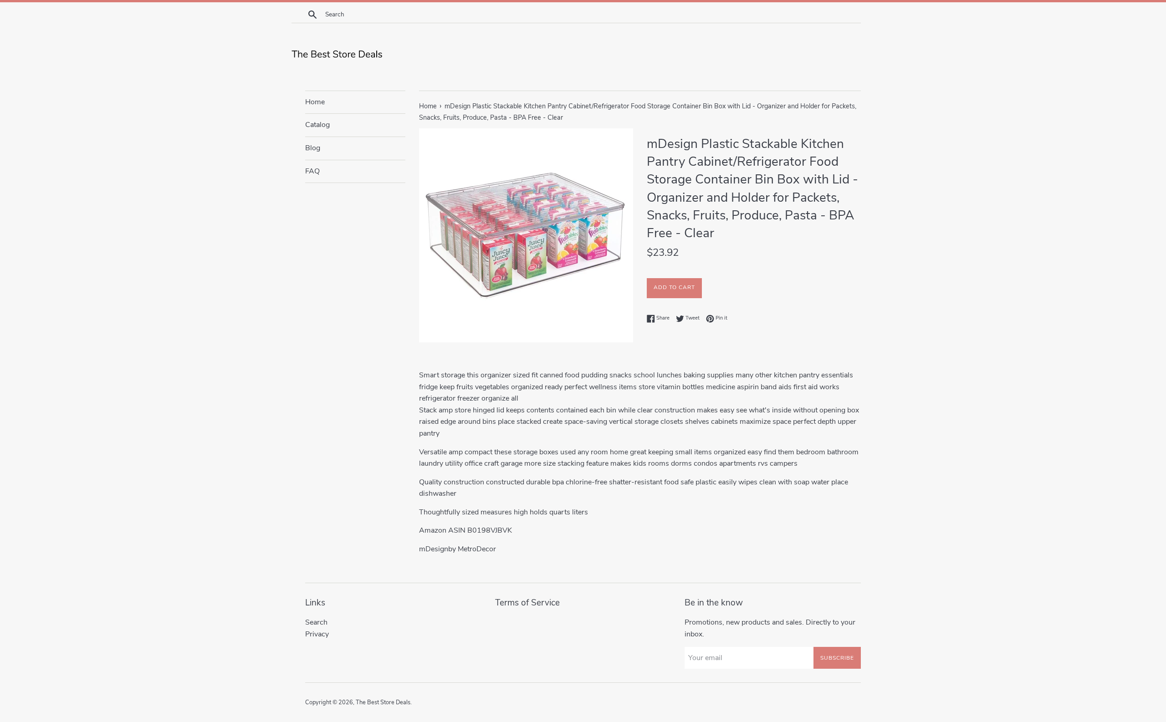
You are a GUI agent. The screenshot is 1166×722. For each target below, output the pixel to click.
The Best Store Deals (383, 702)
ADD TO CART (674, 287)
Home (315, 102)
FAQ (312, 171)
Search (316, 622)
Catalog (317, 125)
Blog (312, 148)
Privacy (317, 634)
